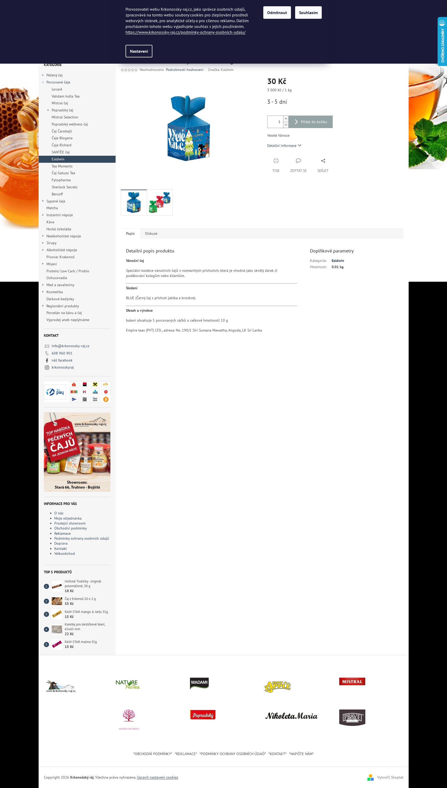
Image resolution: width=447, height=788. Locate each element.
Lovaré (57, 89)
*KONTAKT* (278, 753)
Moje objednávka (68, 518)
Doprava (61, 543)
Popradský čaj (62, 110)
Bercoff (57, 194)
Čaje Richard (61, 145)
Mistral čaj (60, 103)
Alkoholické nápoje (61, 250)
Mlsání (51, 264)
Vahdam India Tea (66, 96)
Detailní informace (281, 145)
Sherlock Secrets (65, 187)
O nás (58, 513)
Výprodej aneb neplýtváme (67, 319)
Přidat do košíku (314, 121)
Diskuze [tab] (151, 233)
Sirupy (51, 242)
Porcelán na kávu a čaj (64, 312)
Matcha (52, 208)
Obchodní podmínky (70, 528)
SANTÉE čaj (61, 152)
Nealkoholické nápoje (63, 236)
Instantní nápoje (59, 215)
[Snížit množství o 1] (285, 125)
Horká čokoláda (58, 229)
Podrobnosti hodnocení (185, 69)
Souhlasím (308, 12)
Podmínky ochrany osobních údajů (81, 538)
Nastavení (139, 51)
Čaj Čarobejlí (62, 131)
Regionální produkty (62, 306)
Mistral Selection (65, 117)
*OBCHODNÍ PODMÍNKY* (152, 753)
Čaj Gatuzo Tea (63, 173)
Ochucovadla (56, 277)
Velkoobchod (64, 553)
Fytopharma (61, 180)
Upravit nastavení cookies (157, 777)
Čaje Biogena (62, 138)
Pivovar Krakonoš (60, 257)
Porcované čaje (58, 82)
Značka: (221, 69)
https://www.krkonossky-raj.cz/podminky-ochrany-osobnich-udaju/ (186, 32)
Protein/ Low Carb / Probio (67, 271)
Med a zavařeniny (60, 284)
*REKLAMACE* (186, 753)
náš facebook (62, 360)
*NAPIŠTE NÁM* (301, 753)
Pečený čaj (54, 75)
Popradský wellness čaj (70, 124)
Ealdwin (58, 159)
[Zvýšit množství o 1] (285, 119)
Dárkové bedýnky (60, 299)
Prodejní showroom (70, 523)
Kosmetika (54, 292)
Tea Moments (62, 166)
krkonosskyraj (63, 367)
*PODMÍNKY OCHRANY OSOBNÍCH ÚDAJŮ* (233, 753)
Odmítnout (277, 12)
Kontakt (60, 548)
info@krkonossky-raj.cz (70, 346)
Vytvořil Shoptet (390, 777)
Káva (50, 222)
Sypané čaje (55, 201)
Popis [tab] (130, 233)
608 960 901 (62, 353)
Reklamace (62, 533)
